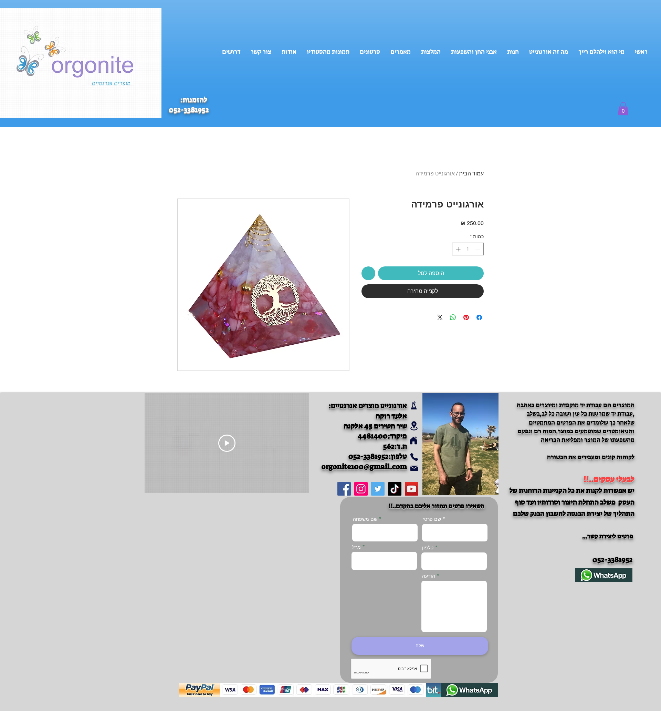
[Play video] (226, 443)
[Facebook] (344, 489)
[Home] (413, 440)
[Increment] (457, 249)
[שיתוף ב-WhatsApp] (453, 317)
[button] (623, 108)
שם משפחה (365, 519)
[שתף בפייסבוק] (479, 317)
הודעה (428, 575)
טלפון (427, 547)
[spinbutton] (468, 249)
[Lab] (413, 405)
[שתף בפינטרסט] (466, 317)
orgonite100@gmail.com (364, 466)
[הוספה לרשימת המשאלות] (368, 273)
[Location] (414, 425)
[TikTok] (394, 489)
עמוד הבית (471, 173)
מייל (356, 547)
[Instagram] (361, 489)
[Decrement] (478, 249)
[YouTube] (411, 489)
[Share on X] (440, 317)
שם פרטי (432, 519)
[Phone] (414, 457)
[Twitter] (378, 489)
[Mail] (414, 468)
